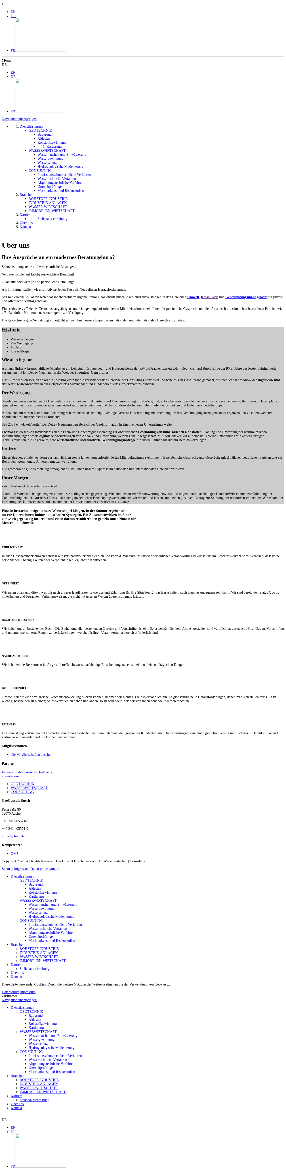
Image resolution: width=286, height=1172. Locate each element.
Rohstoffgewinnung (43, 892)
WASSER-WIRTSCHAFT (39, 957)
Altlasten (35, 888)
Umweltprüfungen (42, 936)
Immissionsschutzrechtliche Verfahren (55, 924)
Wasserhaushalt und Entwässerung (53, 904)
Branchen (17, 944)
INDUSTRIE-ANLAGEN (39, 953)
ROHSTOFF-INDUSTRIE (39, 948)
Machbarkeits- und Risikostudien (52, 940)
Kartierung (36, 896)
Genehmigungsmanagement (246, 297)
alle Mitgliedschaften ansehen (31, 754)
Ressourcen (209, 297)
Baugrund (36, 884)
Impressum (21, 869)
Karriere (16, 965)
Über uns (17, 973)
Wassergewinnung (42, 908)
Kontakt (16, 977)
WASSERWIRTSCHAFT (29, 788)
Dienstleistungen (22, 876)
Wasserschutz (38, 912)
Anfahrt (53, 869)
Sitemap (7, 869)
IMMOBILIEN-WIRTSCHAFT (43, 961)
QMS (15, 853)
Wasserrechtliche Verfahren (48, 928)
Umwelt (193, 297)
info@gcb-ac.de (13, 836)
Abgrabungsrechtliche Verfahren (51, 932)
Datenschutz (39, 869)
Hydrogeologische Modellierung (51, 916)
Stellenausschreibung (34, 969)
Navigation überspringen (19, 119)
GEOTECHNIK (22, 784)
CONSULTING (22, 792)
